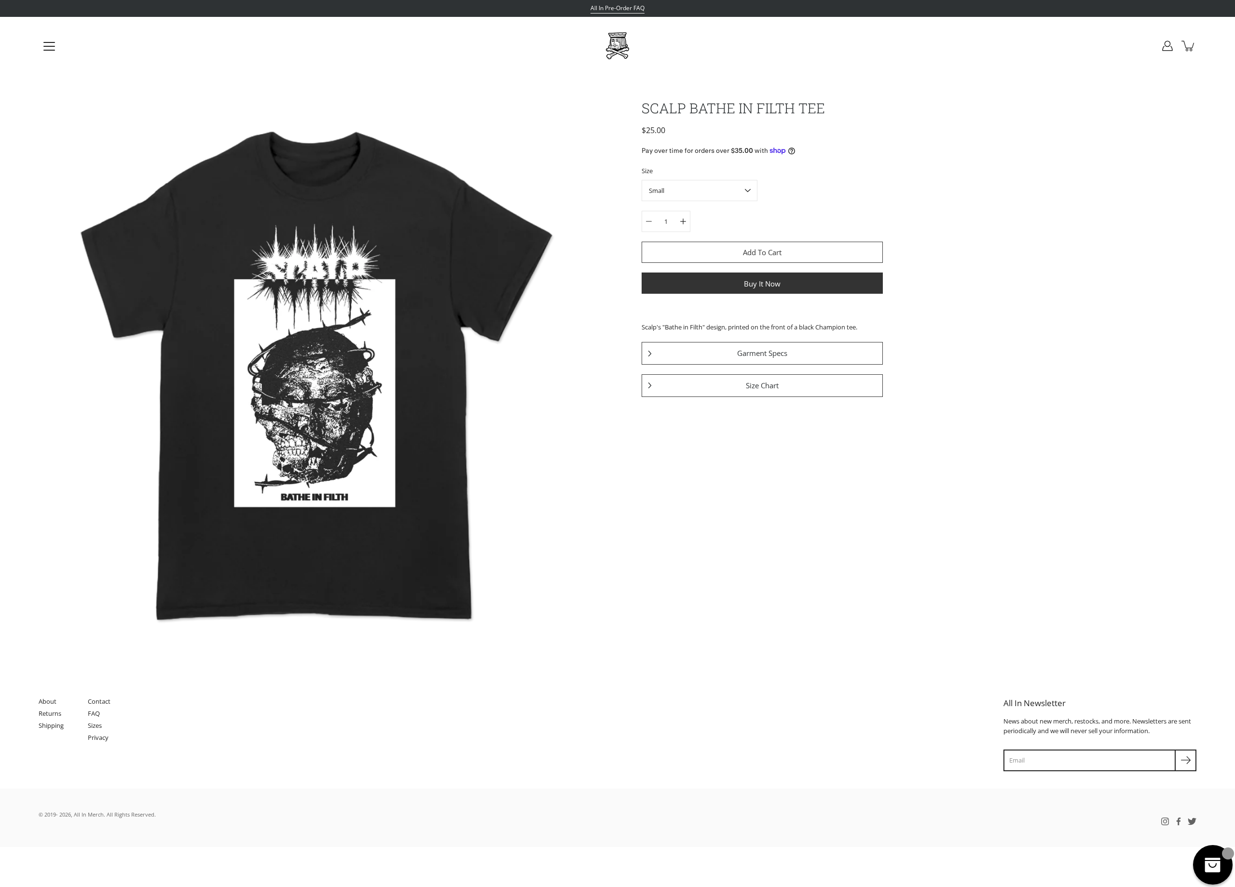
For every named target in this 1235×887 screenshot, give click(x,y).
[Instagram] (1165, 821)
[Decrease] (649, 221)
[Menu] (49, 46)
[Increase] (683, 221)
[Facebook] (1178, 821)
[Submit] (1185, 760)
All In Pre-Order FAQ (617, 8)
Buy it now (762, 283)
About (47, 701)
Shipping (51, 725)
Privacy (98, 737)
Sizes (95, 725)
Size (647, 170)
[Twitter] (1192, 821)
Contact (99, 701)
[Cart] (1188, 46)
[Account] (1167, 46)
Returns (50, 713)
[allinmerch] (617, 46)
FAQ (94, 713)
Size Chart (762, 385)
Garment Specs (762, 353)
